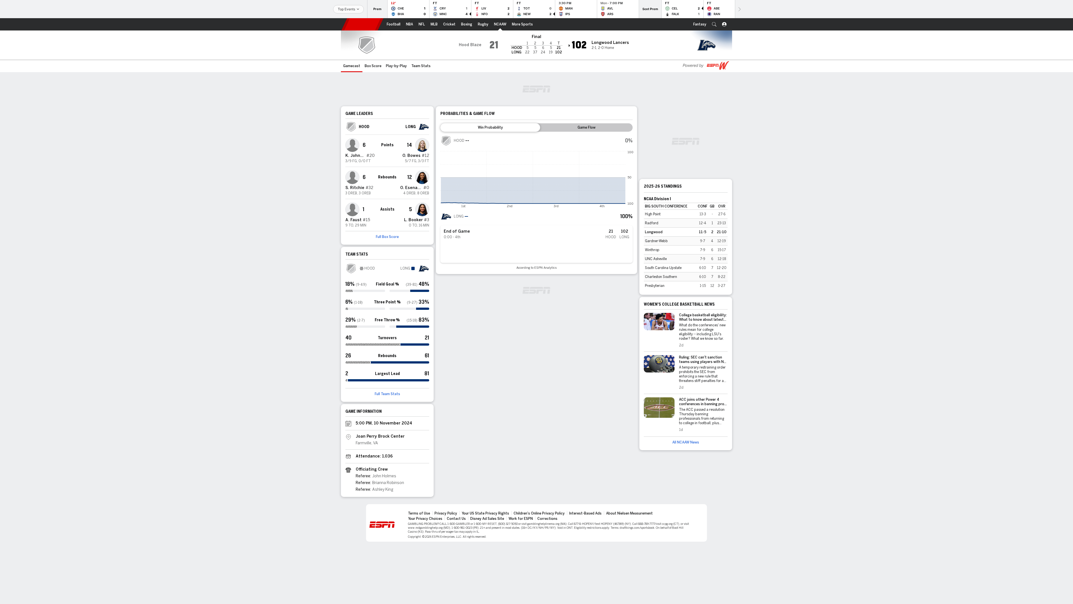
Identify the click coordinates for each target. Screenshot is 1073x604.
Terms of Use (419, 513)
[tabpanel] (536, 202)
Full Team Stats (387, 394)
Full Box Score (387, 237)
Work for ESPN (521, 519)
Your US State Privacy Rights (485, 513)
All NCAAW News (685, 442)
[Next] (739, 9)
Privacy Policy (446, 513)
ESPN (362, 24)
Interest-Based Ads (585, 513)
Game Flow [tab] (586, 127)
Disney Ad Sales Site (487, 519)
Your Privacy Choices (425, 519)
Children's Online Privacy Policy (539, 513)
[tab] (490, 127)
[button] (714, 24)
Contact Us (456, 519)
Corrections (547, 519)
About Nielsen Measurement (629, 513)
